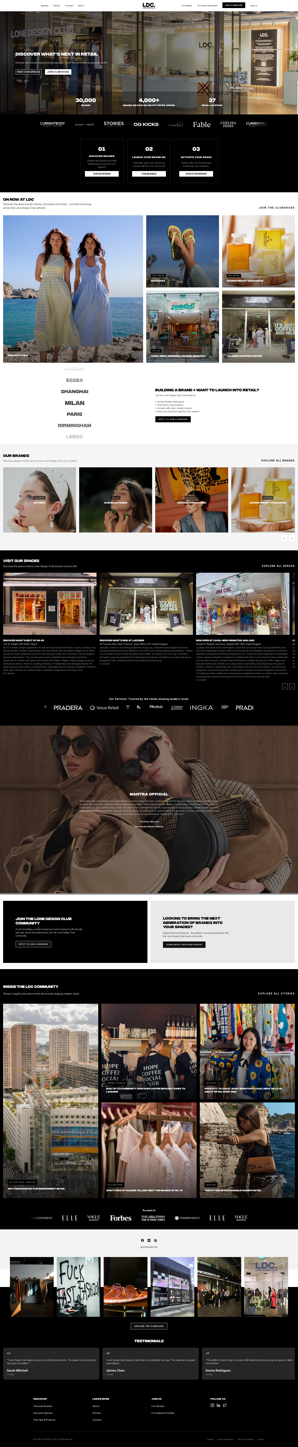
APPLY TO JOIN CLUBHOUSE (173, 419)
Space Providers (196, 173)
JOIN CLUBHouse (58, 71)
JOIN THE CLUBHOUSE (277, 207)
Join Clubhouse (233, 5)
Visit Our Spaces (28, 71)
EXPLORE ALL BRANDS (278, 460)
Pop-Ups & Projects (44, 1419)
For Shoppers (102, 173)
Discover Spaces (43, 1413)
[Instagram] (149, 1240)
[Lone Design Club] (149, 5)
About (81, 5)
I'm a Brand (186, 5)
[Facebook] (142, 1240)
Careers (210, 1439)
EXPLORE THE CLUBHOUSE (149, 1326)
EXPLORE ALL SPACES (278, 565)
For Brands (149, 173)
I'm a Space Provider (207, 5)
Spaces (56, 5)
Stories (69, 5)
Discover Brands (43, 1406)
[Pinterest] (155, 1240)
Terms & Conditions (245, 1439)
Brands (44, 5)
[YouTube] (218, 1405)
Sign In (253, 5)
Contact (97, 1419)
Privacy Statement (225, 1439)
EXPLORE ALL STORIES (276, 993)
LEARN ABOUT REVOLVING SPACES (184, 945)
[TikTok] (212, 1405)
